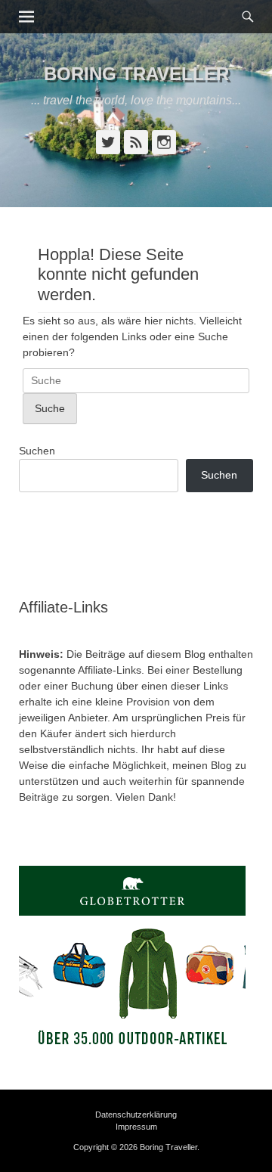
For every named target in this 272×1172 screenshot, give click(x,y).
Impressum (136, 1126)
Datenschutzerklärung (136, 1114)
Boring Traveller (136, 74)
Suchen (37, 451)
